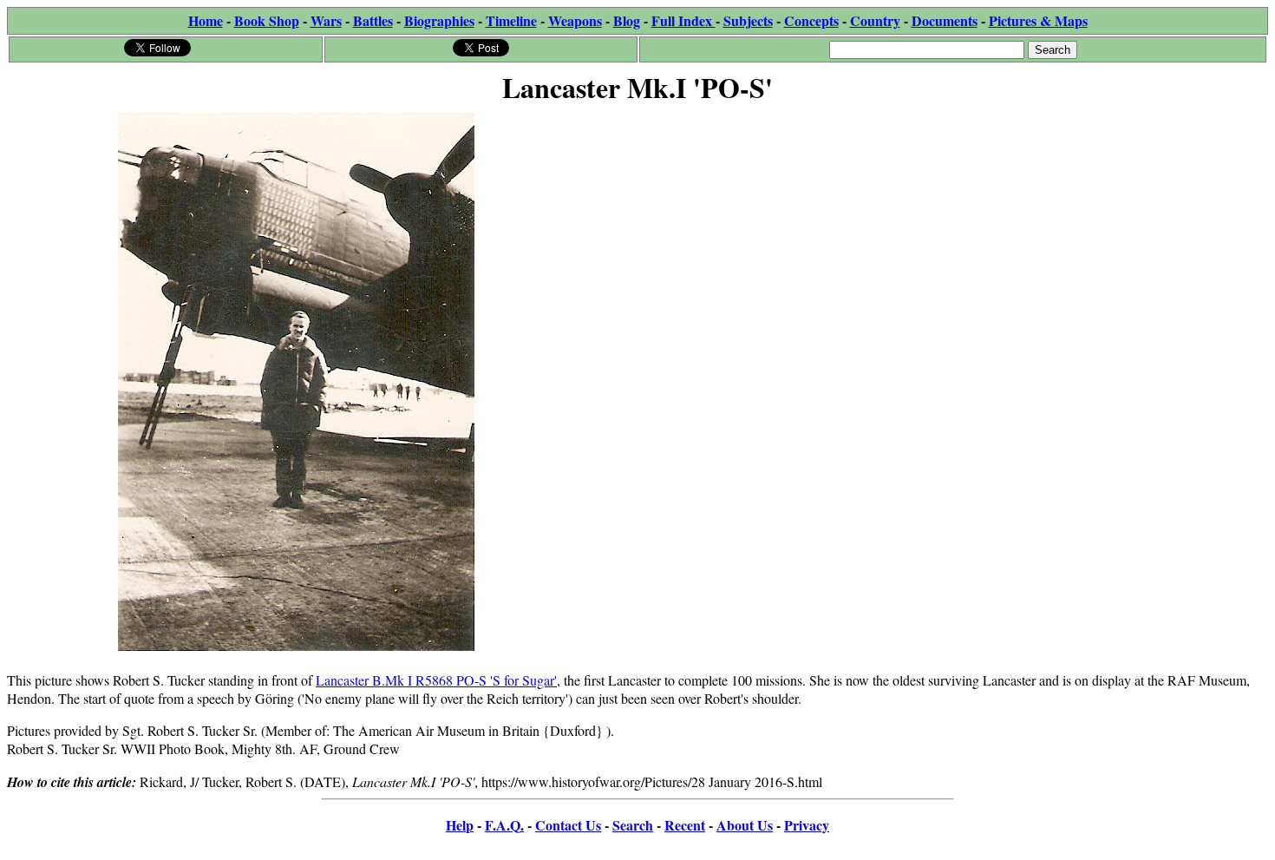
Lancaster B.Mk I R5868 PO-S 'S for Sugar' (436, 680)
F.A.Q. (504, 825)
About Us (744, 825)
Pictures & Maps (1038, 20)
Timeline (511, 20)
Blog (626, 20)
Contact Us (568, 825)
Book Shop (266, 20)
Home (205, 20)
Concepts (811, 20)
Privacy (806, 825)
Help (460, 825)
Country (875, 20)
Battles (373, 20)
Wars (326, 20)
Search (632, 825)
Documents (945, 20)
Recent (684, 825)
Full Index (683, 20)
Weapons (575, 20)
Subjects (748, 20)
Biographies (439, 20)
